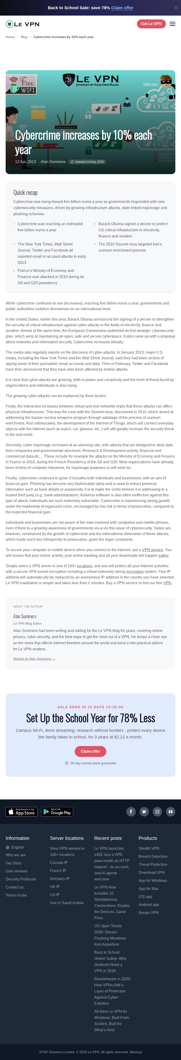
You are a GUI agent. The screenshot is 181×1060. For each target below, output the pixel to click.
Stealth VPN (149, 848)
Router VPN (149, 913)
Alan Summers (53, 162)
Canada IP (59, 863)
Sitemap (136, 1052)
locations (84, 566)
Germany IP (60, 879)
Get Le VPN (151, 24)
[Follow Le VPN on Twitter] (144, 811)
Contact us (15, 887)
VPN (167, 583)
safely (163, 556)
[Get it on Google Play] (57, 811)
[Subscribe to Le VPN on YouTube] (170, 811)
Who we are (16, 855)
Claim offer (90, 751)
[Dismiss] (176, 8)
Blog (24, 37)
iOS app (145, 897)
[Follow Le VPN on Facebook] (131, 811)
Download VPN (152, 873)
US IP (55, 895)
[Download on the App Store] (21, 811)
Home (10, 37)
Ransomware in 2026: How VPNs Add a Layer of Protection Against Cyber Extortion (112, 991)
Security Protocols (21, 879)
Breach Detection (153, 856)
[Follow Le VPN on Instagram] (157, 811)
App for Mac (149, 889)
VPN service (152, 550)
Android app (149, 905)
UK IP (55, 887)
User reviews (17, 871)
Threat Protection (153, 865)
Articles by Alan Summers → (34, 659)
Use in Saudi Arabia (66, 903)
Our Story (13, 863)
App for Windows (153, 881)
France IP (58, 871)
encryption (135, 572)
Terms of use (16, 895)
